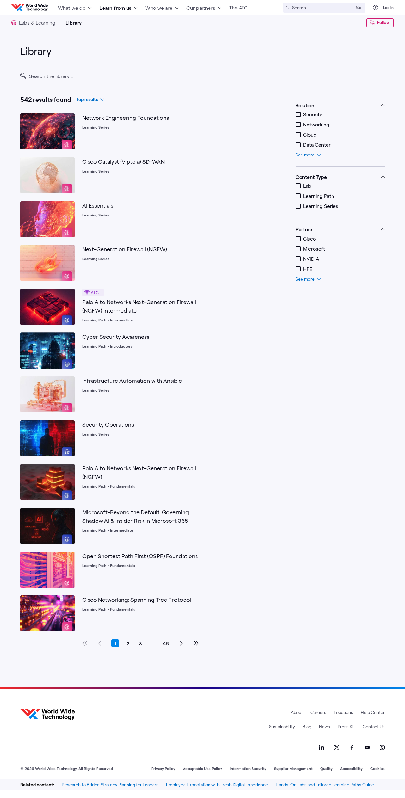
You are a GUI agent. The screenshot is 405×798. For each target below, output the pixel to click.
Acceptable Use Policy (202, 768)
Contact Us (374, 726)
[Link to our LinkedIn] (321, 747)
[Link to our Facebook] (351, 747)
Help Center (373, 712)
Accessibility (351, 768)
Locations (343, 712)
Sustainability (282, 726)
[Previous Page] (100, 643)
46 (166, 643)
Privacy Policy (163, 768)
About (297, 712)
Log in (388, 7)
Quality (326, 768)
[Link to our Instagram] (382, 747)
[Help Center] (375, 7)
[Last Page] (196, 643)
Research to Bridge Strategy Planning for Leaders (110, 784)
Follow (383, 22)
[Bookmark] (68, 120)
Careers (318, 712)
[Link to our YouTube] (367, 747)
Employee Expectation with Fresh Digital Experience (217, 784)
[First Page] (85, 643)
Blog (306, 726)
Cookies (377, 768)
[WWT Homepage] (29, 7)
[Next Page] (181, 643)
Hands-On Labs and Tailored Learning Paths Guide (325, 784)
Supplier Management (293, 768)
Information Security (248, 768)
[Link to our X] (336, 747)
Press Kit (346, 726)
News (324, 726)
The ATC (238, 7)
